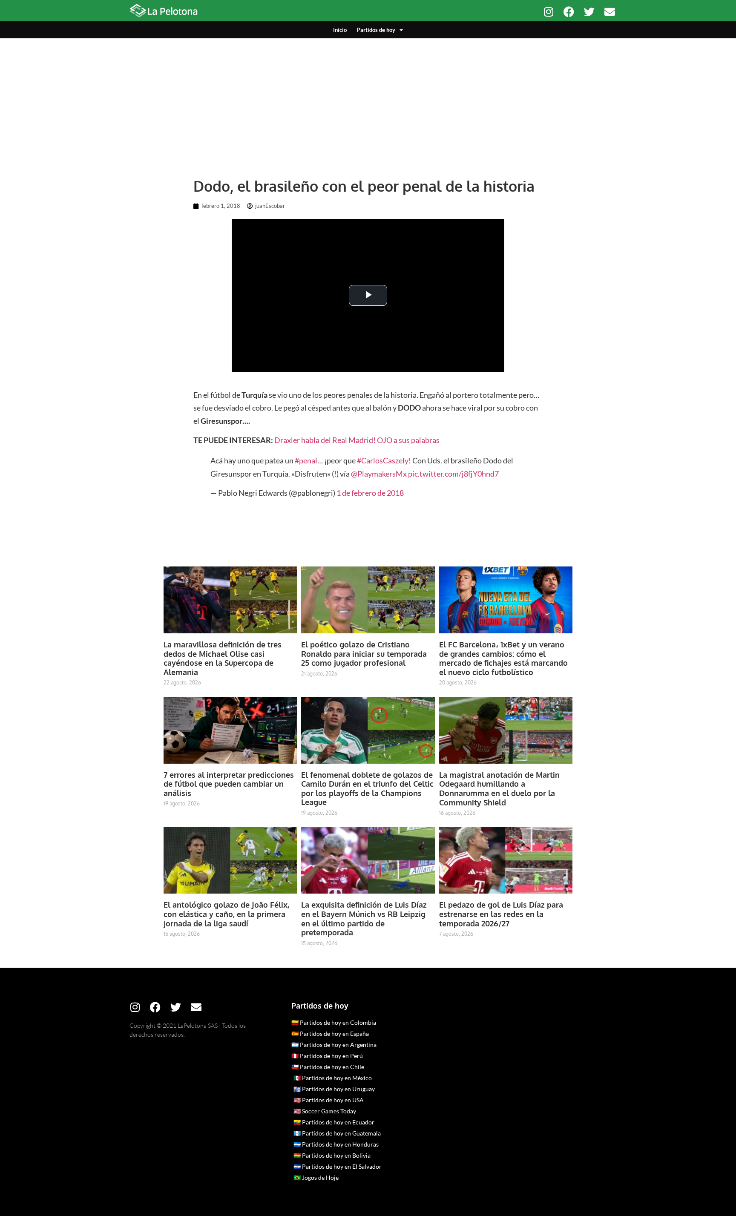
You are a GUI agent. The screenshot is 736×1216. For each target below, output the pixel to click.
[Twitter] (589, 11)
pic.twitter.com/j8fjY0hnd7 (453, 473)
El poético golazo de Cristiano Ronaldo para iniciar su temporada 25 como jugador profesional (364, 653)
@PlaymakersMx (379, 473)
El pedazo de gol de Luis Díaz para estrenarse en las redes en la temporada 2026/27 (501, 914)
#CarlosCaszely (382, 460)
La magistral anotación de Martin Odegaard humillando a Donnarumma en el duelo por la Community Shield (499, 788)
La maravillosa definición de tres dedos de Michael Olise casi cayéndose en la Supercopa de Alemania (223, 658)
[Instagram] (548, 11)
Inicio (340, 29)
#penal (306, 460)
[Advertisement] (368, 102)
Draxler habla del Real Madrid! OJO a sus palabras (357, 440)
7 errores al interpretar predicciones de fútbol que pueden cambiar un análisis (229, 784)
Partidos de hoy (376, 29)
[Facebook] (569, 11)
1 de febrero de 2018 (370, 492)
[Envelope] (609, 11)
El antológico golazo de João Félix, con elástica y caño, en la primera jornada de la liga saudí (226, 914)
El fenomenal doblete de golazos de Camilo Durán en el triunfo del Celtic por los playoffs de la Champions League (367, 788)
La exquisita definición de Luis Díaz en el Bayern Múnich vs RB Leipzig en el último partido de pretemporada (364, 918)
